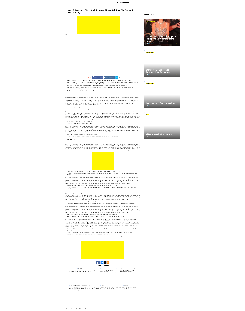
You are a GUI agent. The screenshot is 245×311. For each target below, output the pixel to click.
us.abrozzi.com (122, 3)
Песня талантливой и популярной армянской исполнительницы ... (161, 38)
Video (153, 21)
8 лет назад (149, 74)
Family (147, 83)
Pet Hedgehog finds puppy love (160, 103)
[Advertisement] (87, 25)
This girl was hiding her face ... (160, 134)
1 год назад (149, 43)
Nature (148, 52)
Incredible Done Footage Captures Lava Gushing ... (158, 70)
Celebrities (148, 21)
